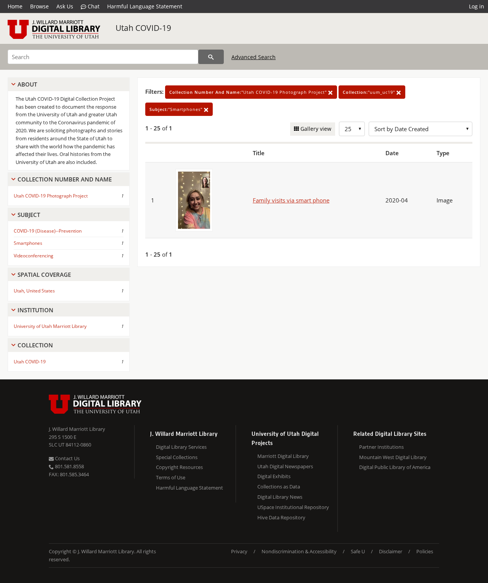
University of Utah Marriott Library (50, 326)
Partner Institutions (381, 446)
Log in (476, 6)
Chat (93, 6)
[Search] (211, 57)
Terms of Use (170, 477)
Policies (424, 551)
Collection (35, 345)
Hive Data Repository (281, 517)
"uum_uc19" (369, 92)
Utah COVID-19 (143, 27)
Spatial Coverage (44, 274)
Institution (35, 310)
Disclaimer (390, 551)
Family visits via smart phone (291, 200)
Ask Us (64, 6)
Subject (29, 214)
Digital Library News (279, 496)
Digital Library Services (181, 446)
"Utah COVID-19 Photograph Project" (248, 92)
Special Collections (176, 457)
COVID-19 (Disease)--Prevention (48, 231)
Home (15, 6)
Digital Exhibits (274, 476)
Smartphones (28, 243)
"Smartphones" (176, 109)
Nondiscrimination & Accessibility (299, 551)
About (27, 84)
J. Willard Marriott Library (77, 429)
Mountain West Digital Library (393, 457)
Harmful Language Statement (144, 6)
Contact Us (67, 458)
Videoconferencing (33, 255)
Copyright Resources (179, 467)
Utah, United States (34, 290)
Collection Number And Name (65, 179)
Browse (39, 6)
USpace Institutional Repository (293, 507)
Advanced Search (253, 57)
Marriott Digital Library (283, 456)
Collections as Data (278, 486)
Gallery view (315, 128)
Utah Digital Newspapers (285, 466)
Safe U (358, 551)
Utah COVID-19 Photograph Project (51, 196)
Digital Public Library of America (394, 467)
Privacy (239, 551)
